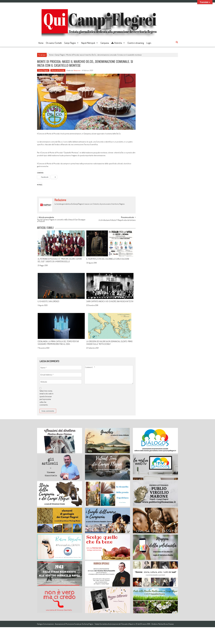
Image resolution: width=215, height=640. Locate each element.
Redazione (76, 70)
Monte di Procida (58, 70)
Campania (105, 43)
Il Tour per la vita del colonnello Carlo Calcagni (107, 259)
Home (40, 43)
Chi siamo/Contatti (54, 43)
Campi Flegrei (70, 43)
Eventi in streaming (136, 43)
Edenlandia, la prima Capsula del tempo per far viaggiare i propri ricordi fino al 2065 (58, 342)
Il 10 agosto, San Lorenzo (48, 301)
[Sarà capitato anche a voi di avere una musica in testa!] (109, 286)
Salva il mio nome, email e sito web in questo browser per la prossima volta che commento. (46, 398)
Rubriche (118, 43)
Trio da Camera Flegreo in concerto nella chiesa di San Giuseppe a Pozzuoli (61, 220)
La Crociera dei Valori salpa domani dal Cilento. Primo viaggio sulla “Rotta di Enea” (109, 342)
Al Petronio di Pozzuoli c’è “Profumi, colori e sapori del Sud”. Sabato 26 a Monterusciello (60, 260)
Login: (148, 43)
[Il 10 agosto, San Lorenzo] (61, 286)
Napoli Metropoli (88, 43)
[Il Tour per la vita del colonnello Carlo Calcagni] (109, 243)
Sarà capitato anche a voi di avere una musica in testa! (109, 301)
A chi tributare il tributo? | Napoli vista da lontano (117, 220)
